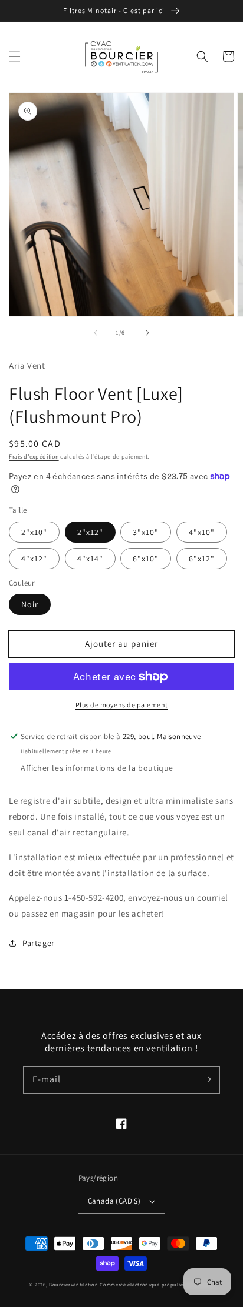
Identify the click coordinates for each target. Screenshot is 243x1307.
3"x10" (146, 532)
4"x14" (90, 558)
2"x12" (90, 532)
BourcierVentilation (73, 1284)
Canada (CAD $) (114, 1201)
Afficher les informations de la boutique (97, 768)
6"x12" (202, 558)
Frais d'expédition (34, 456)
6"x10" (146, 558)
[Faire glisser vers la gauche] (96, 333)
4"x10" (202, 532)
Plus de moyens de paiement (121, 704)
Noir (29, 604)
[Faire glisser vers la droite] (147, 333)
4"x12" (34, 558)
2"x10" (34, 532)
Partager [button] (38, 943)
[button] (15, 56)
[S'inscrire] (206, 1079)
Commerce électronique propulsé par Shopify (157, 1284)
